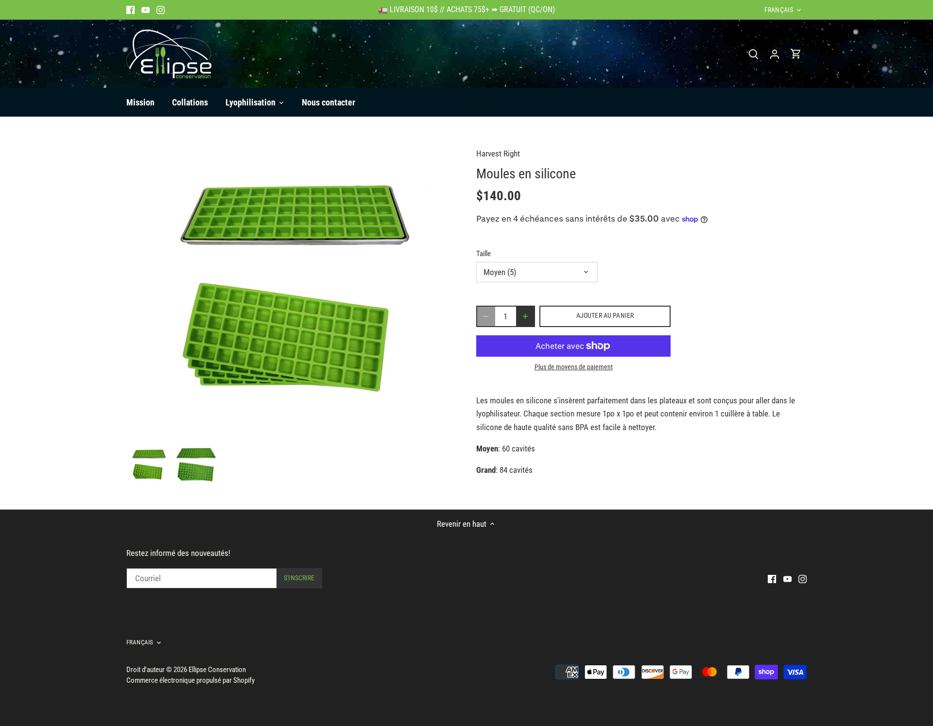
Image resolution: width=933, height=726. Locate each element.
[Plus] (525, 316)
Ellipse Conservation (217, 669)
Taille (483, 253)
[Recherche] (753, 53)
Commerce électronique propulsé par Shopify (190, 680)
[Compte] (774, 53)
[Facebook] (130, 10)
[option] (148, 464)
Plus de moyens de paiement (574, 367)
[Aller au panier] (796, 53)
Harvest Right (498, 153)
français (778, 10)
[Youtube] (145, 10)
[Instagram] (160, 10)
